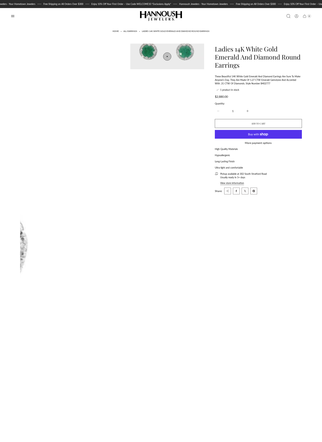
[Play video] (167, 56)
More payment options (258, 142)
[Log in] (296, 16)
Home (116, 31)
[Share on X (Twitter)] (245, 191)
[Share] (227, 191)
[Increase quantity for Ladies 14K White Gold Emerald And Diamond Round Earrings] (247, 111)
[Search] (288, 16)
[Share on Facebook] (236, 191)
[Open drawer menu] (12, 16)
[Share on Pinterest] (253, 191)
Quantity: (220, 103)
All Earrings (130, 31)
